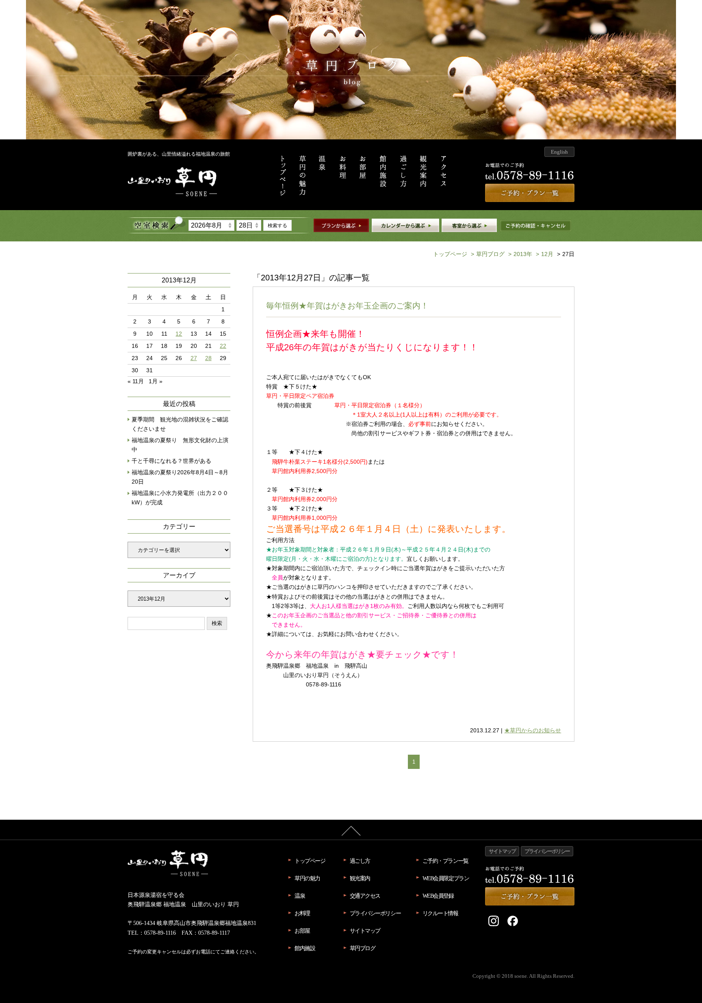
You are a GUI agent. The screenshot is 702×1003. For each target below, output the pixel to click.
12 (179, 334)
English (559, 152)
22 (223, 346)
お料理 (302, 913)
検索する (277, 225)
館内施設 (305, 948)
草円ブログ (488, 254)
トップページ (450, 254)
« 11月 (136, 381)
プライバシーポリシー (375, 913)
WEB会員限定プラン (445, 878)
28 (208, 358)
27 (194, 358)
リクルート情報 (440, 913)
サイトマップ (365, 930)
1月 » (155, 381)
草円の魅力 (307, 878)
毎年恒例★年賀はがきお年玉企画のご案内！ (347, 305)
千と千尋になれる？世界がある (171, 461)
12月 (544, 254)
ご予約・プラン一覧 (445, 861)
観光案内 (360, 878)
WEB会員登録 (438, 895)
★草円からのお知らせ (532, 730)
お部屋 (302, 930)
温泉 (300, 895)
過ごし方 (360, 861)
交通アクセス (365, 895)
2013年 (520, 254)
